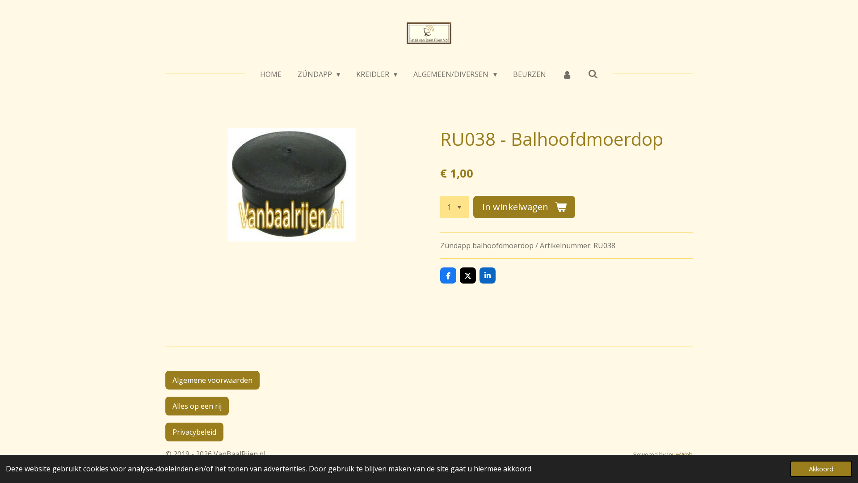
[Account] (567, 74)
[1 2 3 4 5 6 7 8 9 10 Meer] (454, 207)
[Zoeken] (593, 74)
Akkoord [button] (821, 469)
